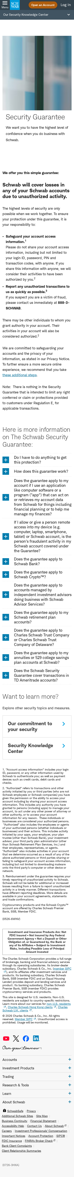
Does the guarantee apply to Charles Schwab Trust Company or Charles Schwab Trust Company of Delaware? (41, 637)
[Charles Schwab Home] (15, 5)
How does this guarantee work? (41, 471)
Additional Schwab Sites (17, 1116)
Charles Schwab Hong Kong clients (30, 1007)
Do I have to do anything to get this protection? (40, 460)
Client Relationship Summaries (21, 1150)
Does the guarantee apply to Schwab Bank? (38, 561)
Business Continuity (14, 1121)
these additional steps (19, 375)
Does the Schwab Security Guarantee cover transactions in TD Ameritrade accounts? (41, 675)
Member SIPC (23, 1019)
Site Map (42, 1116)
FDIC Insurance (12, 1140)
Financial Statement (43, 1121)
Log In (66, 5)
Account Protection (40, 1135)
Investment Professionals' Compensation (41, 1131)
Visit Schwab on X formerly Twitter (16, 1038)
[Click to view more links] (70, 1059)
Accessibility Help (13, 1126)
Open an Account (43, 5)
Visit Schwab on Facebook (26, 1038)
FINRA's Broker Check (39, 1140)
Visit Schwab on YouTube (6, 1038)
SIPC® (60, 1135)
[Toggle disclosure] (5, 460)
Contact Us (34, 1126)
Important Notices (13, 1135)
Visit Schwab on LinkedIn (36, 1038)
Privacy (31, 1111)
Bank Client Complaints (17, 1145)
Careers (7, 1131)
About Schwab (54, 1126)
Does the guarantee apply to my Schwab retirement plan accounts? (41, 617)
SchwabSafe (15, 1111)
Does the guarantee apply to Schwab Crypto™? (38, 574)
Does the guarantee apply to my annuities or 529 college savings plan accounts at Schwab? (41, 657)
